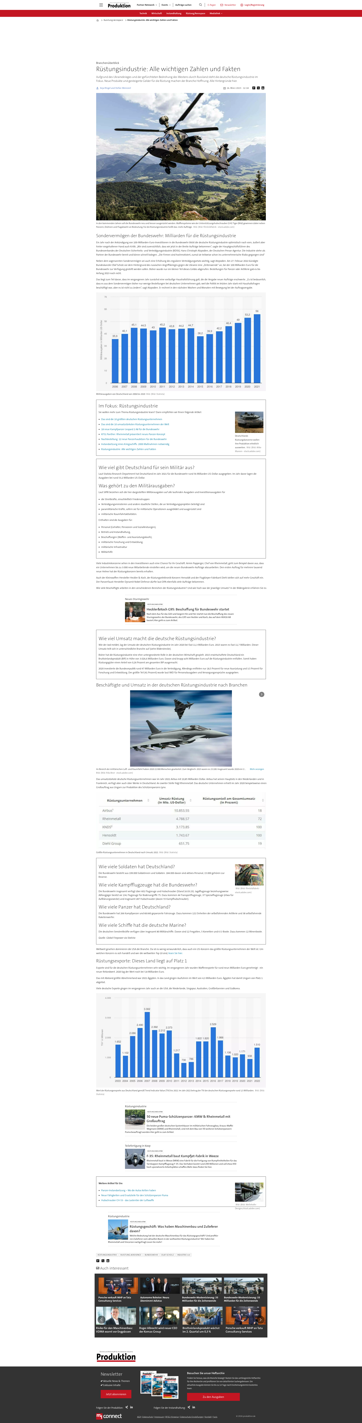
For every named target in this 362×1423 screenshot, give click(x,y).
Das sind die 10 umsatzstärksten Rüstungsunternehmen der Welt (135, 424)
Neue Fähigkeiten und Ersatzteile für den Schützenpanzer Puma (134, 1195)
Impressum (159, 1417)
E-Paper (212, 5)
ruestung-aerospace (130, 1255)
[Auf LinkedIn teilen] (263, 88)
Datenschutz (147, 1417)
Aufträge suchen (183, 4)
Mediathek (215, 13)
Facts (215, 1417)
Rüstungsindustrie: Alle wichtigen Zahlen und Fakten (128, 449)
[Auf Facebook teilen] (254, 88)
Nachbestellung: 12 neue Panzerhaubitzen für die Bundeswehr (134, 439)
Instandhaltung (173, 13)
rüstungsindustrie (107, 1255)
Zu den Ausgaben (213, 1397)
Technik (143, 13)
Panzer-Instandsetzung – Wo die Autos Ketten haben (128, 1190)
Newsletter (230, 5)
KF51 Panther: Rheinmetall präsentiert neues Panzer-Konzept (133, 434)
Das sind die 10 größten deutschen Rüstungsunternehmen (131, 419)
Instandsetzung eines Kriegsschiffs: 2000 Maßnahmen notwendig (135, 444)
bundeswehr (151, 1255)
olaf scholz (167, 1255)
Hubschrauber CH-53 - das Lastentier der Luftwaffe (127, 1200)
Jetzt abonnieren (116, 1394)
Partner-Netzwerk (145, 4)
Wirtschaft (156, 13)
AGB (139, 1417)
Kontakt (208, 1417)
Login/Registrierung (254, 4)
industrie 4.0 (183, 1255)
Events (165, 4)
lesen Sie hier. (175, 953)
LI (132, 1407)
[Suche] (200, 5)
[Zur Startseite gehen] (119, 5)
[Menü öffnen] (101, 5)
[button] (101, 1320)
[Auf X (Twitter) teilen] (259, 88)
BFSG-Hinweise (172, 1417)
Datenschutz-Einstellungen (191, 1417)
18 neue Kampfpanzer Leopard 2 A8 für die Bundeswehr (130, 429)
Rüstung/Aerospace (195, 13)
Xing (127, 1407)
